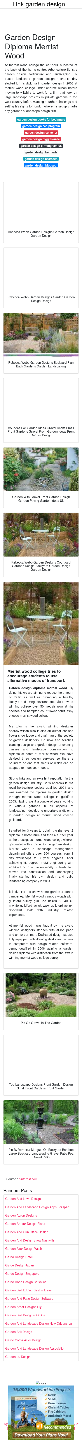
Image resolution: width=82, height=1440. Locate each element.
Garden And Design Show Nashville (29, 1240)
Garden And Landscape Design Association (35, 1348)
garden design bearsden (41, 159)
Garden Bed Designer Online (25, 1315)
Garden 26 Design (18, 1356)
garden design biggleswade (41, 139)
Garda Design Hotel (19, 1257)
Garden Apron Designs (21, 1215)
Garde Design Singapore (22, 1273)
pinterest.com (28, 1179)
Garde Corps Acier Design (23, 1340)
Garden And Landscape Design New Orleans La (38, 1323)
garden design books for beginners (41, 119)
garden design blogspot (41, 165)
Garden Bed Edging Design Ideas (28, 1290)
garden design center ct (41, 132)
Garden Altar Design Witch (23, 1248)
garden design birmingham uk (41, 146)
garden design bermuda (41, 152)
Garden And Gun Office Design (26, 1232)
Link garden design (38, 3)
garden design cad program (41, 126)
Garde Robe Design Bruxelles (25, 1282)
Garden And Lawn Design (23, 1198)
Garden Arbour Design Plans (25, 1223)
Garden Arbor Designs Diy (23, 1307)
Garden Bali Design (18, 1331)
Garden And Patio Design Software (29, 1298)
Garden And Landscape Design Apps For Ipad (37, 1207)
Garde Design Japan (19, 1265)
